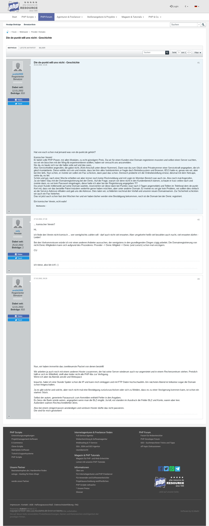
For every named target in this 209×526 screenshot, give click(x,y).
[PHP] (22, 6)
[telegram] (177, 469)
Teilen (19, 100)
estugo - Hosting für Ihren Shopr (25, 474)
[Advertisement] (117, 109)
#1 (199, 63)
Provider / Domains (38, 32)
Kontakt (24, 505)
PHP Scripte (28, 17)
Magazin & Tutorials (132, 17)
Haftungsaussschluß (44, 505)
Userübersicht (82, 450)
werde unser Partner (20, 481)
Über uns (80, 470)
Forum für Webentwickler (151, 435)
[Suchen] (203, 24)
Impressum (15, 505)
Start (14, 17)
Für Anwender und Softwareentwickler (92, 478)
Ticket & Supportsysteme (22, 453)
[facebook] (161, 470)
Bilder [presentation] (42, 48)
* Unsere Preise (83, 488)
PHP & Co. (154, 17)
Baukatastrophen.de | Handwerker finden (29, 470)
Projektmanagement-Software (24, 439)
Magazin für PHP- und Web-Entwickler (92, 458)
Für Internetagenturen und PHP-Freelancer (94, 474)
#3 (199, 279)
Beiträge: (16, 93)
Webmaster (24, 32)
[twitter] (166, 470)
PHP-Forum (46, 17)
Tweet (19, 103)
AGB (31, 505)
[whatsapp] (172, 470)
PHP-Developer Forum (150, 439)
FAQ (76, 505)
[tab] (12, 48)
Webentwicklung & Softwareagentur (91, 439)
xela (18, 231)
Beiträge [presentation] (12, 48)
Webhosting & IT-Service (86, 443)
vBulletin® (23, 509)
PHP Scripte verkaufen (86, 485)
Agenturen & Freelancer (69, 17)
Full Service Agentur (84, 435)
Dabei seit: (17, 87)
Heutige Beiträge (13, 25)
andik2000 (17, 74)
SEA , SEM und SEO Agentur (88, 446)
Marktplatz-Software (20, 450)
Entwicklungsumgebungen (22, 435)
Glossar (79, 492)
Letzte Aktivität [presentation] (28, 48)
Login (175, 6)
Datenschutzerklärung (63, 505)
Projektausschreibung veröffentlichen (92, 481)
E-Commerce (17, 443)
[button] (186, 6)
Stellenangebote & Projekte (101, 17)
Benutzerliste (29, 25)
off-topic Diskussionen (150, 446)
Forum (14, 32)
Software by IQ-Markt (190, 511)
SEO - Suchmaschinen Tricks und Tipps (158, 443)
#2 (199, 220)
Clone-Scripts (17, 446)
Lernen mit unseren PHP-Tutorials (90, 462)
